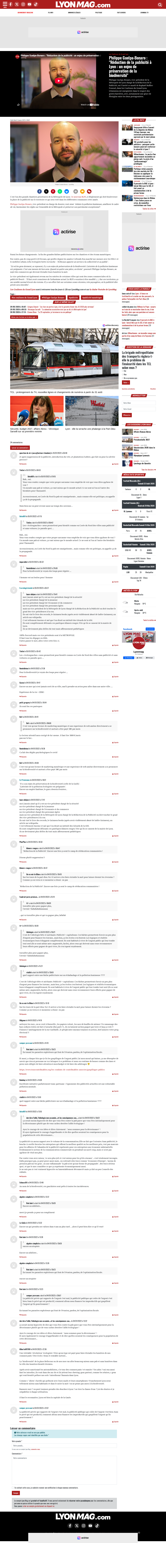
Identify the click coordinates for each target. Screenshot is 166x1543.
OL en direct (138, 166)
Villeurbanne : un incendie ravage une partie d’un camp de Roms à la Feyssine (139, 334)
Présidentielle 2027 (142, 439)
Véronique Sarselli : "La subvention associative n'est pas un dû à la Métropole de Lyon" (57, 309)
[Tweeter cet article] (46, 191)
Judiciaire (137, 125)
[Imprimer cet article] (75, 191)
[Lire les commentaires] (89, 191)
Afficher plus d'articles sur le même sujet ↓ (24, 317)
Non (124, 374)
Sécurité (136, 140)
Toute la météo (148, 620)
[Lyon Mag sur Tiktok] (96, 1527)
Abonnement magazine (25, 12)
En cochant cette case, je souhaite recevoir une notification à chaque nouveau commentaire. (46, 1487)
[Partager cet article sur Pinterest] (53, 191)
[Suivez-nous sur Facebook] (139, 643)
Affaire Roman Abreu (142, 431)
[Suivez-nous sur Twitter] (76, 1527)
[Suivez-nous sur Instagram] (83, 1527)
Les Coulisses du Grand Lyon (118, 54)
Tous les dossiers (147, 469)
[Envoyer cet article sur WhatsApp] (60, 191)
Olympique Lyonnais (142, 455)
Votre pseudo (17, 1441)
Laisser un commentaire (20, 447)
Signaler (116, 464)
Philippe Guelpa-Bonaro (21, 204)
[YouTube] (29, 4)
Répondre (24, 464)
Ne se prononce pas (130, 378)
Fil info (50, 12)
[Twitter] (16, 4)
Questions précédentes (128, 389)
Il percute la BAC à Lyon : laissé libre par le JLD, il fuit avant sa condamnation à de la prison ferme (144, 188)
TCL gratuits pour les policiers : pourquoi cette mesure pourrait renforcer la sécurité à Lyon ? (144, 145)
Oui (124, 370)
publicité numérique (92, 297)
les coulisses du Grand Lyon (25, 297)
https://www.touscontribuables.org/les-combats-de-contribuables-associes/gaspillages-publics (62, 1069)
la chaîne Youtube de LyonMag (103, 289)
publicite (74, 297)
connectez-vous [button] (35, 1449)
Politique (98, 12)
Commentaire (17, 1453)
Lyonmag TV (144, 12)
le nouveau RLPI (78, 196)
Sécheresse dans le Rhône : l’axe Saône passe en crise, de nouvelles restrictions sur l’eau (144, 201)
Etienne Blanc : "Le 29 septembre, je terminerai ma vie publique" (49, 312)
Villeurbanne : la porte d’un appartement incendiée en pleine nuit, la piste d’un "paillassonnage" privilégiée (145, 159)
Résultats (153, 389)
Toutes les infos (148, 208)
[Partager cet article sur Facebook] (39, 191)
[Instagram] (22, 4)
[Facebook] (10, 4)
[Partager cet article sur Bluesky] (66, 191)
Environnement (139, 196)
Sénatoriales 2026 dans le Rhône (144, 448)
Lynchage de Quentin (142, 463)
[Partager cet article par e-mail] (82, 191)
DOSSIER (136, 429)
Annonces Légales (74, 12)
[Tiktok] (35, 4)
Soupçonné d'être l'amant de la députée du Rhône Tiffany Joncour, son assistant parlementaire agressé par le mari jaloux (144, 132)
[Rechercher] (159, 5)
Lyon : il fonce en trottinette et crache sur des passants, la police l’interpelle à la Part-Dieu (138, 296)
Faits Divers (121, 12)
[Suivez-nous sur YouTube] (90, 1527)
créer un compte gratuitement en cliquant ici (38, 1506)
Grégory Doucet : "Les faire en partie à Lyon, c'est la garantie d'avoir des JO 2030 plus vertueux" (61, 306)
